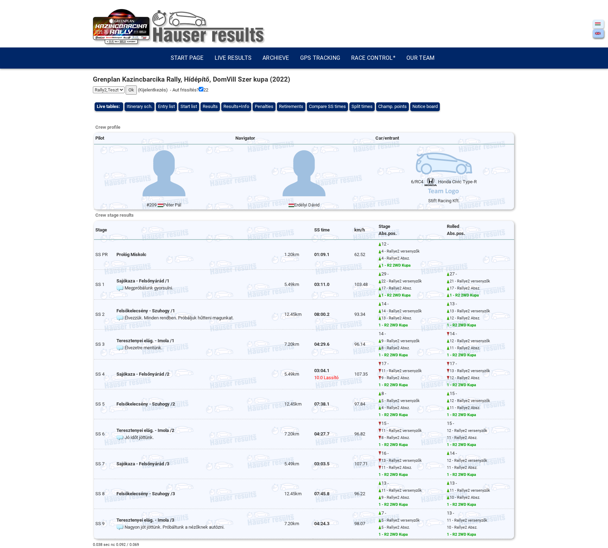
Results (210, 106)
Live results (233, 58)
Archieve (275, 58)
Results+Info (236, 106)
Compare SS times (327, 106)
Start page (187, 58)
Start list (188, 106)
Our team (420, 58)
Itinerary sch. (139, 106)
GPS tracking (320, 58)
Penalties (264, 106)
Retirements (291, 106)
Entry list (166, 106)
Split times (362, 106)
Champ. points (392, 106)
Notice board (425, 106)
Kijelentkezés (152, 90)
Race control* (373, 58)
